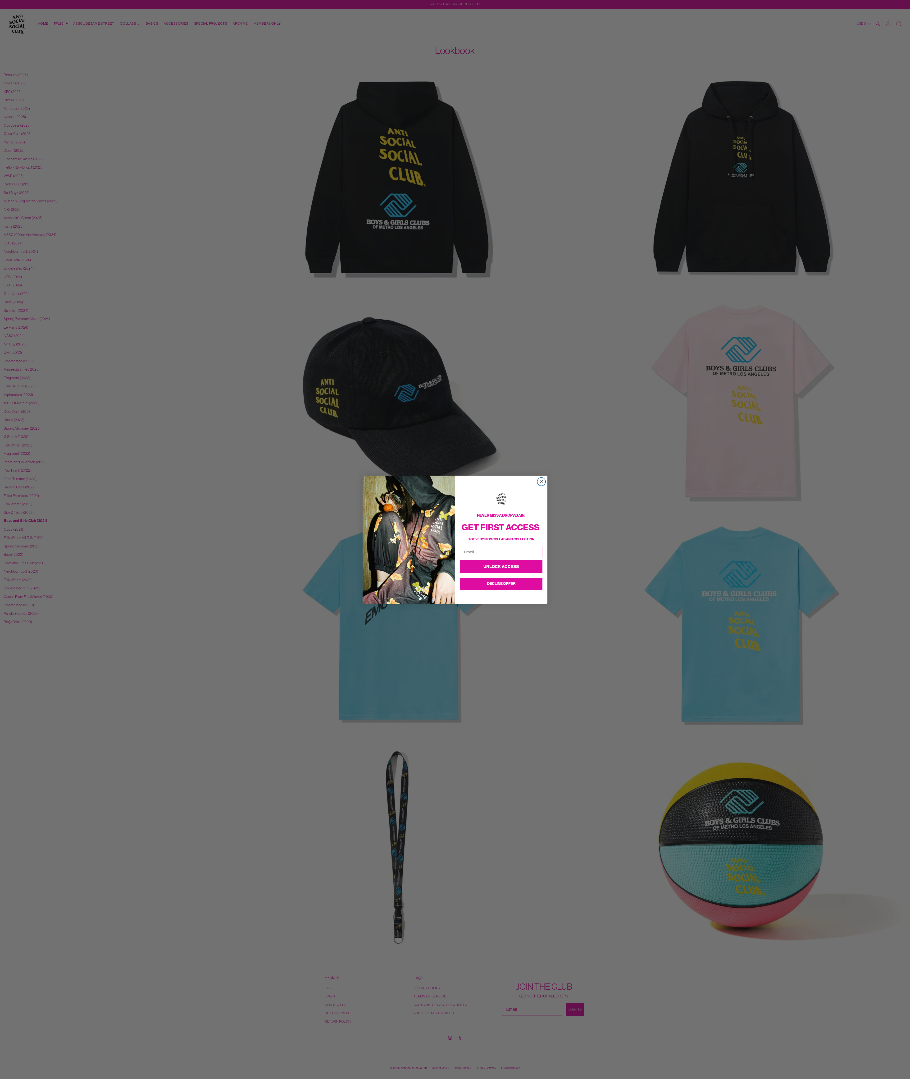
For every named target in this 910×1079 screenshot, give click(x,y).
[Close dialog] (541, 482)
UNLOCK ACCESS (501, 566)
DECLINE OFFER (501, 583)
